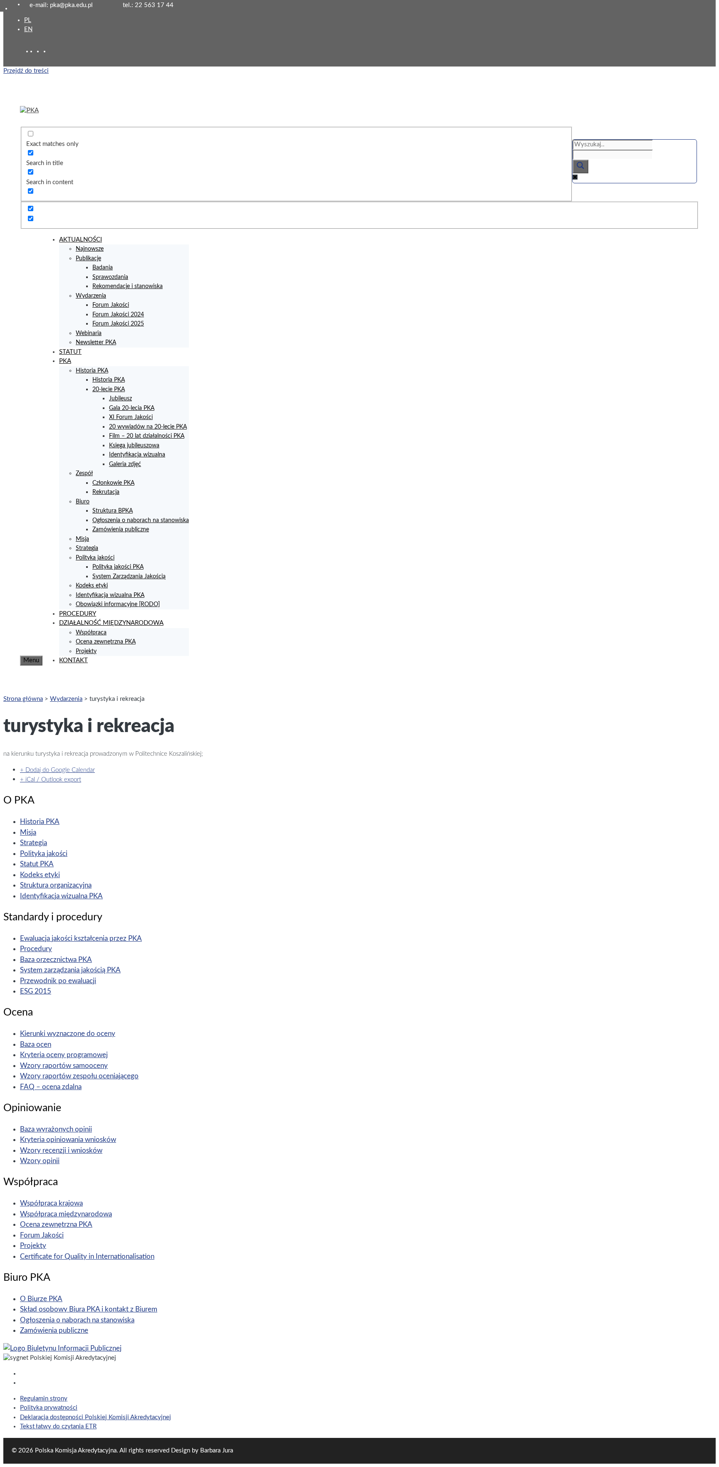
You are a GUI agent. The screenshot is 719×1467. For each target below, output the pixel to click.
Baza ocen (35, 1044)
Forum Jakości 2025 (118, 324)
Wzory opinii (40, 1160)
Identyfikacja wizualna (137, 455)
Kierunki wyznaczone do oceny (67, 1033)
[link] (40, 51)
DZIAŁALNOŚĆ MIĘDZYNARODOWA (111, 623)
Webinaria (89, 333)
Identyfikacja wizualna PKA (110, 595)
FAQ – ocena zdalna (51, 1086)
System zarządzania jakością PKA (70, 970)
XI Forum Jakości (131, 417)
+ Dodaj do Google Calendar (57, 770)
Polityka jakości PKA (118, 567)
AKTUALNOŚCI (80, 240)
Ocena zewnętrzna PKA (106, 642)
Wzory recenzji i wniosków (61, 1150)
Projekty (86, 651)
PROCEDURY (77, 614)
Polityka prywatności (48, 1408)
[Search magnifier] (580, 166)
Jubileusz (120, 399)
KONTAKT (73, 660)
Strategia (87, 548)
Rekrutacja (105, 492)
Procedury (36, 948)
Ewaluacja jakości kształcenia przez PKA (81, 938)
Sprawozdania (110, 277)
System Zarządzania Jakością (129, 576)
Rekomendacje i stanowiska (127, 286)
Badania (102, 268)
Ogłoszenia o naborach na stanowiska (140, 520)
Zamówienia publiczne (120, 530)
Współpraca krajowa (51, 1203)
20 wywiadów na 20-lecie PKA (148, 427)
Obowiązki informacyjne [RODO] (118, 604)
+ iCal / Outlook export (50, 780)
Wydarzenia (91, 296)
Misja (82, 539)
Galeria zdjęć (125, 464)
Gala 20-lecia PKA (131, 408)
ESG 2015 (35, 991)
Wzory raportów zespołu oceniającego (79, 1076)
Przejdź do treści (26, 71)
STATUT (70, 352)
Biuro (82, 502)
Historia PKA (92, 371)
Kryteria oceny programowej (64, 1054)
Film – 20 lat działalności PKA (146, 436)
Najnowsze (90, 249)
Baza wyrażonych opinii (56, 1129)
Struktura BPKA (112, 511)
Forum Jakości (110, 305)
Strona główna (23, 699)
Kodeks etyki (92, 586)
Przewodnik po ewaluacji (58, 980)
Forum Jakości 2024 (118, 315)
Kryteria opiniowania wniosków (68, 1139)
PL (27, 20)
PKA (65, 361)
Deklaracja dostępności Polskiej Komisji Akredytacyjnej (95, 1417)
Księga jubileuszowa (134, 446)
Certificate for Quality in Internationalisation (87, 1256)
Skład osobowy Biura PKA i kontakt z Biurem (88, 1309)
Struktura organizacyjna (56, 885)
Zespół (84, 473)
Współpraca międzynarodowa (66, 1214)
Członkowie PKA (113, 483)
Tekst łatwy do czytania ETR (58, 1426)
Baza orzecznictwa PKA (56, 959)
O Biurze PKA (41, 1298)
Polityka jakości (95, 558)
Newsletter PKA (96, 342)
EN (28, 29)
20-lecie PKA (108, 389)
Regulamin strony (43, 1398)
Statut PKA (37, 864)
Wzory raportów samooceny (64, 1065)
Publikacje (88, 258)
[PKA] (29, 110)
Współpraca (91, 633)
